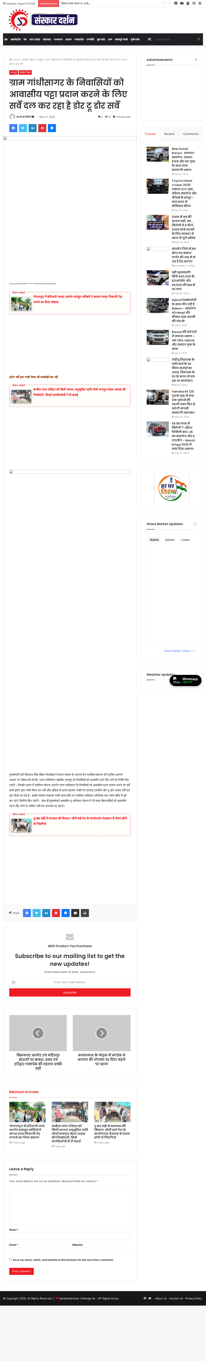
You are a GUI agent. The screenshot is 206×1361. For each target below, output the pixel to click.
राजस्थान (58, 39)
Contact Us (176, 1298)
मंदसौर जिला (28, 59)
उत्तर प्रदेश (34, 39)
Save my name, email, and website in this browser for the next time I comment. (63, 1259)
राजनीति (90, 39)
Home (16, 59)
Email (14, 1244)
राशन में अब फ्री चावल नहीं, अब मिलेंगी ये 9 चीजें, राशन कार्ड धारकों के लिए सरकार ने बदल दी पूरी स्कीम (183, 227)
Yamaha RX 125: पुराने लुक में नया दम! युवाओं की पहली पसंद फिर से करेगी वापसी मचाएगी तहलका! (183, 402)
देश (25, 39)
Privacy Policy (193, 1298)
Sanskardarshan (69, 1298)
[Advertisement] (70, 252)
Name (14, 1229)
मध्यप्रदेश (79, 39)
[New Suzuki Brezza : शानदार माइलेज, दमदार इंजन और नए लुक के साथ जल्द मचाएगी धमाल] (158, 154)
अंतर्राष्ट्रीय (15, 39)
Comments (191, 134)
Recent (169, 134)
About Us (161, 1298)
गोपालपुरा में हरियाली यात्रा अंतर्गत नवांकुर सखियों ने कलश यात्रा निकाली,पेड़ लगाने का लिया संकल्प (27, 1132)
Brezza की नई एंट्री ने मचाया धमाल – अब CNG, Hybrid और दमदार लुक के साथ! (184, 340)
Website (77, 1244)
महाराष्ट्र (47, 39)
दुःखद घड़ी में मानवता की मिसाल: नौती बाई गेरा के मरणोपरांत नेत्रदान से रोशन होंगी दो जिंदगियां (112, 1132)
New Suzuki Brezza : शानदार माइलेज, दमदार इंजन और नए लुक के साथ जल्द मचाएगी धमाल (183, 159)
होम (6, 39)
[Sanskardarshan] (43, 20)
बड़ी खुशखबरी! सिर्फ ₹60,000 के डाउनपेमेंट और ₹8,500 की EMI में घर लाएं (183, 280)
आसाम (68, 39)
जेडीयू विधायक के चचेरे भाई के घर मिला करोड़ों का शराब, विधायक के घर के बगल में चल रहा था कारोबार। (183, 370)
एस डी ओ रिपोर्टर (23, 116)
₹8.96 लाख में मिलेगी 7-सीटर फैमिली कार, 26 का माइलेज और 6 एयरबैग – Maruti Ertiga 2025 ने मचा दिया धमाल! (183, 436)
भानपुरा (39, 59)
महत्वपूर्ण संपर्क (121, 39)
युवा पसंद (101, 39)
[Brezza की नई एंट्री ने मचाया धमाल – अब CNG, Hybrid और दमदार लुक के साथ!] (158, 337)
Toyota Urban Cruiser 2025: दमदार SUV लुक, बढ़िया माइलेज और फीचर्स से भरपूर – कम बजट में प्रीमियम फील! (184, 193)
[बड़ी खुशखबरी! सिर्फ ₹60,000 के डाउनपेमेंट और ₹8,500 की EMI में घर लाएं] (158, 277)
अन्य (110, 39)
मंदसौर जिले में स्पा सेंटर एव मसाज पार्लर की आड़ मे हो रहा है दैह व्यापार (184, 255)
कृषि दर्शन (135, 39)
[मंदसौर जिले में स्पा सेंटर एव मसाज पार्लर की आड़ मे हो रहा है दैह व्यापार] (158, 254)
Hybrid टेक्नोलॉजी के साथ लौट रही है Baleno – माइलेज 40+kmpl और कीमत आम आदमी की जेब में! (184, 310)
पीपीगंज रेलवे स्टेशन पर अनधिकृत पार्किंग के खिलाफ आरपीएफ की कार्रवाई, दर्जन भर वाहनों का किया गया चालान (113, 3)
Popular (150, 134)
